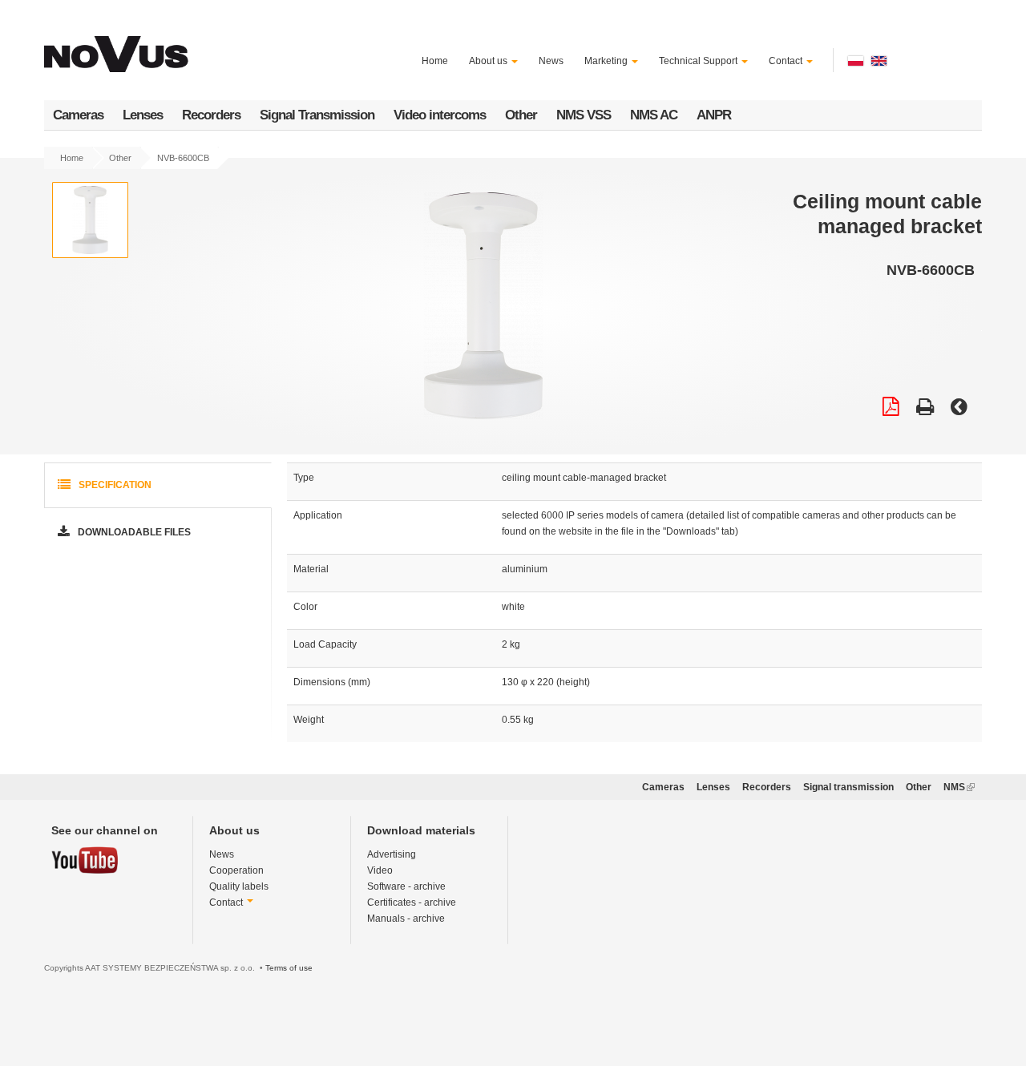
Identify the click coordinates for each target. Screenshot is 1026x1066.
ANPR (714, 115)
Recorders (211, 115)
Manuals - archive (406, 918)
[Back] (959, 409)
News (551, 61)
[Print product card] (925, 409)
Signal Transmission (317, 115)
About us (489, 61)
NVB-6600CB (183, 158)
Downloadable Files (133, 532)
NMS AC (653, 115)
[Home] (118, 44)
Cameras (78, 115)
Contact (787, 61)
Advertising (391, 854)
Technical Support (699, 61)
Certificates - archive (411, 902)
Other (521, 115)
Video (380, 870)
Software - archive (406, 886)
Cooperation (236, 870)
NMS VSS (583, 115)
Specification (113, 485)
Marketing (607, 61)
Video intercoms (440, 115)
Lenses (143, 115)
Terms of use (289, 967)
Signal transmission (848, 787)
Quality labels (239, 886)
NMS (959, 787)
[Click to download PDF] (891, 409)
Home (435, 61)
